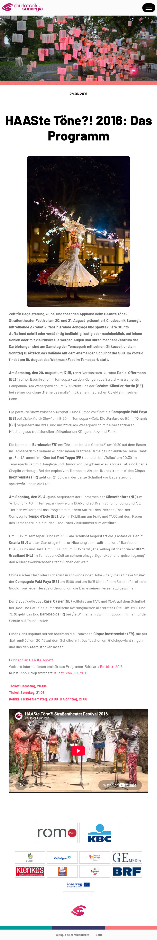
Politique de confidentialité (72, 935)
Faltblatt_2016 (111, 666)
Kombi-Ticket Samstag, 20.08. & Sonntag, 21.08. (48, 699)
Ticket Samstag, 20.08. (28, 686)
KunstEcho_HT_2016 (70, 673)
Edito (99, 935)
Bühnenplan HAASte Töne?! (31, 660)
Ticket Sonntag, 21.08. (27, 692)
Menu (148, 7)
